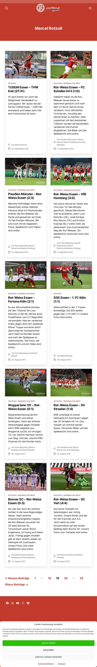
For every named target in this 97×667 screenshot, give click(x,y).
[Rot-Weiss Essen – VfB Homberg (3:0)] (71, 171)
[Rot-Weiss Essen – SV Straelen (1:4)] (71, 382)
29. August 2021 (18, 360)
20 (66, 578)
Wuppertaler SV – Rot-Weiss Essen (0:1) (24, 407)
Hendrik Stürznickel (68, 139)
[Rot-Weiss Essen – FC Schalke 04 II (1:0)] (71, 65)
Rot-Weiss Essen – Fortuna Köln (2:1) (21, 299)
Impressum (61, 664)
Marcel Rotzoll (21, 145)
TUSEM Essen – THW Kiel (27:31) (23, 89)
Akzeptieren (48, 643)
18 (49, 578)
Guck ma (12, 83)
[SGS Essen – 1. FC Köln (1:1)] (71, 275)
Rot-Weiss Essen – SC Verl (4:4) (69, 501)
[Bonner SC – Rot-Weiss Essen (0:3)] (25, 477)
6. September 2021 (65, 252)
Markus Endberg (70, 142)
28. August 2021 (64, 360)
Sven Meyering (21, 246)
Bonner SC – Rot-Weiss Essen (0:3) (24, 501)
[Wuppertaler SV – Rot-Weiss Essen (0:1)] (25, 382)
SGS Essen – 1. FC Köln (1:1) (70, 299)
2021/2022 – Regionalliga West (67, 83)
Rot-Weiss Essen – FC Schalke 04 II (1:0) (69, 89)
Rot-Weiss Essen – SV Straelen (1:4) (69, 407)
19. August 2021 (64, 454)
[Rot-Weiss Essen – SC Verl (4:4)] (71, 477)
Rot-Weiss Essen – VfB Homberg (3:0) (70, 196)
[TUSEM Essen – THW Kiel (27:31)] (25, 65)
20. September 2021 (20, 149)
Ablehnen (48, 650)
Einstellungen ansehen (48, 657)
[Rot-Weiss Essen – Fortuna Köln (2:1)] (25, 275)
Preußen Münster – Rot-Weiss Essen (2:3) (25, 196)
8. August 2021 (63, 561)
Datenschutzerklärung (46, 664)
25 (81, 578)
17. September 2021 (65, 149)
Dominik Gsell (66, 447)
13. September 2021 (20, 252)
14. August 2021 (18, 561)
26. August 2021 (18, 454)
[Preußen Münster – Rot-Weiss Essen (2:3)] (25, 171)
